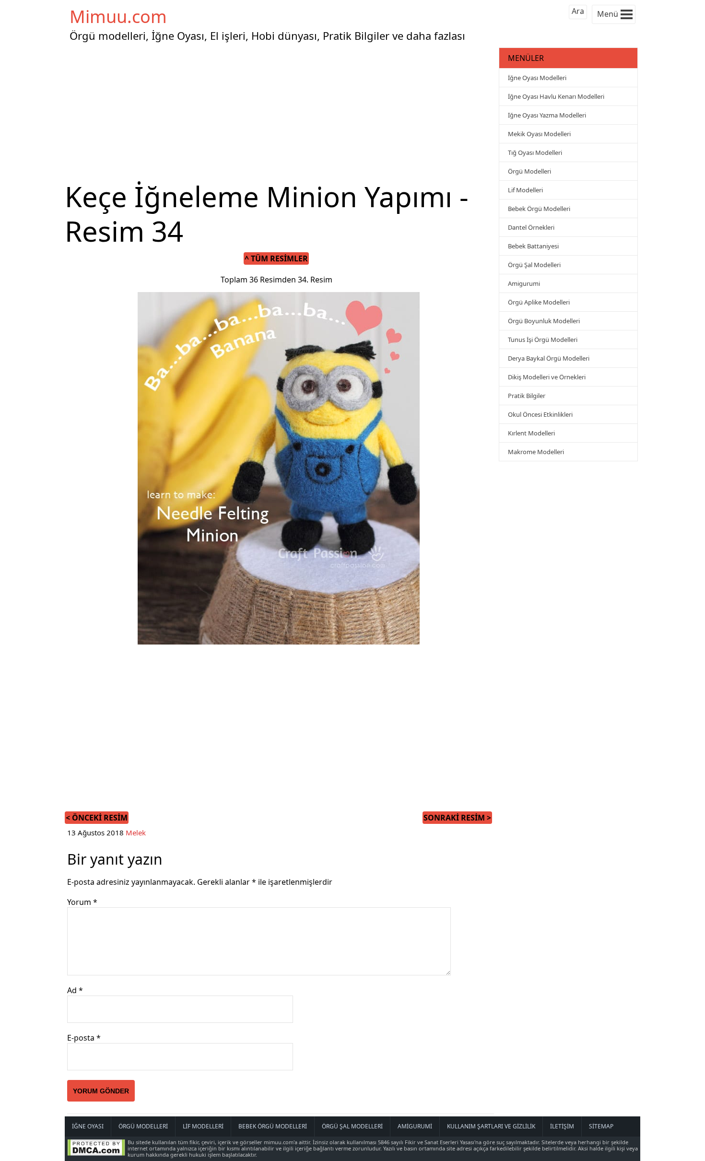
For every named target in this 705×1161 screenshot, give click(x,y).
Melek (136, 832)
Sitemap (601, 1126)
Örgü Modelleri (529, 171)
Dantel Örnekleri (531, 227)
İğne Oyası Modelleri (537, 77)
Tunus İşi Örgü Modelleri (542, 339)
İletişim (562, 1126)
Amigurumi (524, 283)
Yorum (82, 902)
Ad (75, 990)
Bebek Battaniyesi (533, 246)
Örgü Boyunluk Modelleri (544, 321)
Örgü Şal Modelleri (534, 264)
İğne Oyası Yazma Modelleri (547, 115)
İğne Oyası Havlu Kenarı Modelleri (556, 96)
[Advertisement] (281, 112)
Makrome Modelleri (536, 451)
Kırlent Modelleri (531, 433)
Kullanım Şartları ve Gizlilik (491, 1126)
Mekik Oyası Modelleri (539, 133)
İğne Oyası (88, 1126)
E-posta (84, 1037)
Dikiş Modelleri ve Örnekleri (547, 377)
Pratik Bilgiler (526, 395)
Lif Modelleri (525, 190)
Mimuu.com (118, 16)
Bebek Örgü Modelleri (539, 208)
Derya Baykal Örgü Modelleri (548, 358)
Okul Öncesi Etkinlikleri (540, 414)
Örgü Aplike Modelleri (539, 302)
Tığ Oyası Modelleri (535, 152)
